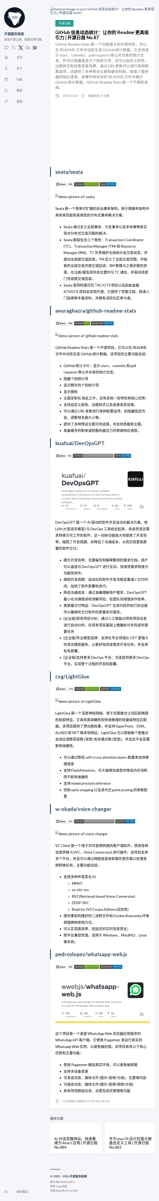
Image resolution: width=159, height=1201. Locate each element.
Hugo (58, 1186)
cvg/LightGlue (72, 676)
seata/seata (69, 172)
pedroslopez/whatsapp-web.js (91, 954)
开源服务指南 (14, 34)
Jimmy (69, 1190)
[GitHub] (6, 49)
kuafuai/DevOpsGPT (80, 443)
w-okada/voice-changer (83, 809)
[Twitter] (20, 49)
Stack (58, 1190)
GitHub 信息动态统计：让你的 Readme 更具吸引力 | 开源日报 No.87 (102, 35)
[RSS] (13, 49)
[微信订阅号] (27, 49)
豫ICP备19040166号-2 (62, 1181)
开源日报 (64, 23)
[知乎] (34, 49)
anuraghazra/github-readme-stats (95, 310)
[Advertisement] (102, 133)
